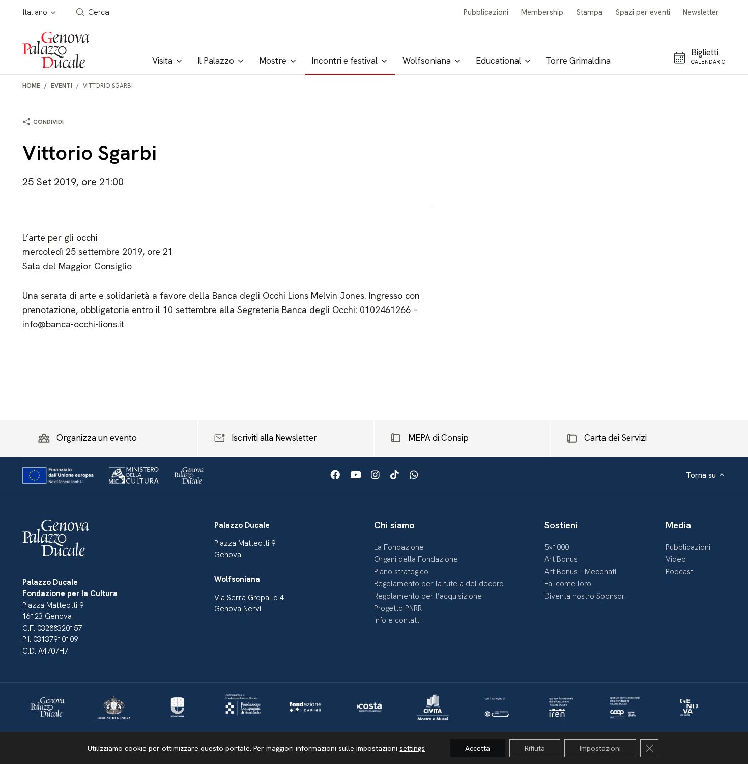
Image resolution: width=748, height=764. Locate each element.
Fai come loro (567, 584)
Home (31, 85)
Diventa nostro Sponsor (584, 596)
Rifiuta (535, 748)
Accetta (477, 748)
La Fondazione (399, 547)
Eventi (61, 85)
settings (412, 748)
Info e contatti (397, 620)
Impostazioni (600, 748)
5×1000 (556, 547)
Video (676, 559)
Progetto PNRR (398, 608)
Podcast (679, 572)
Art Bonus (561, 559)
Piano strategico (401, 572)
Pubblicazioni (486, 12)
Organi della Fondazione (416, 559)
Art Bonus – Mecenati (580, 572)
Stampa (589, 12)
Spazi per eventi (643, 12)
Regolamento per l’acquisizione (428, 596)
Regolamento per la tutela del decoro (439, 584)
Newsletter (701, 12)
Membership (542, 12)
